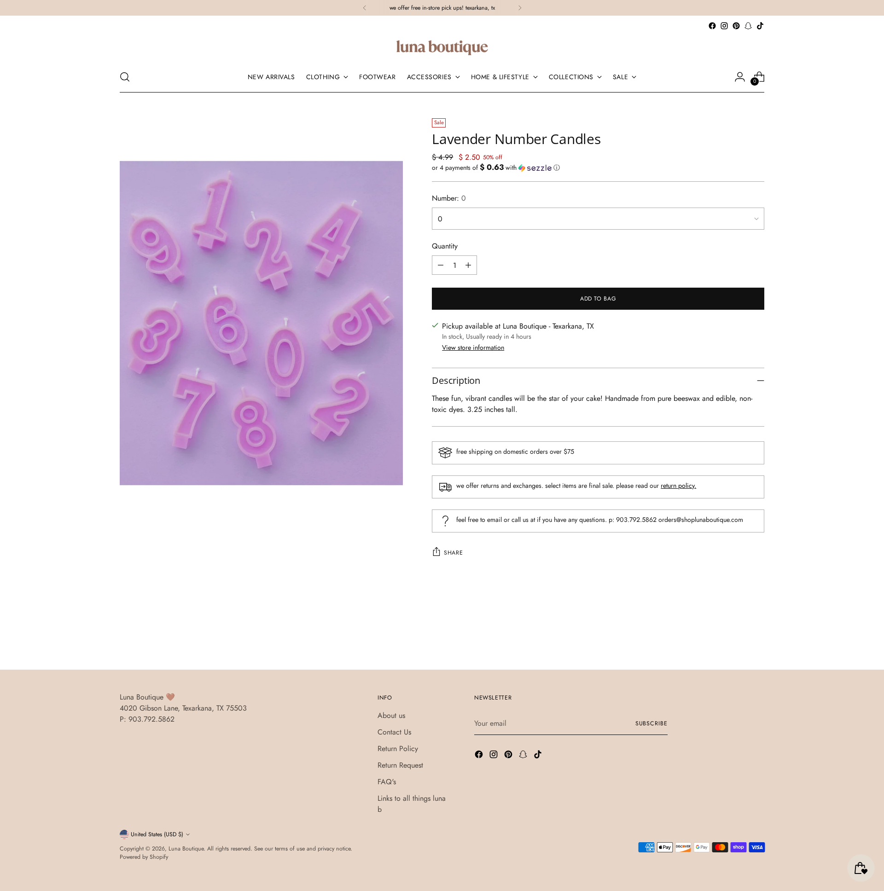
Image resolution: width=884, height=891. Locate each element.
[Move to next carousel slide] (756, 638)
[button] (598, 167)
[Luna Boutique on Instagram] (724, 26)
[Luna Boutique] (442, 46)
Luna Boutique (186, 849)
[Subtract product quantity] (440, 265)
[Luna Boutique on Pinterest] (736, 26)
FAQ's (387, 781)
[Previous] (365, 8)
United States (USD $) (157, 834)
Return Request (400, 765)
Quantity (445, 246)
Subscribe (651, 723)
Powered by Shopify (144, 857)
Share (453, 553)
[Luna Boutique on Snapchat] (748, 26)
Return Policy (398, 748)
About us (391, 715)
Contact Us (394, 732)
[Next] (520, 8)
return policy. (678, 485)
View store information (473, 347)
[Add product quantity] (468, 265)
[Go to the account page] (740, 77)
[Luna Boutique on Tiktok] (760, 26)
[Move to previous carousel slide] (735, 638)
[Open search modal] (125, 77)
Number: (449, 198)
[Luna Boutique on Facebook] (712, 26)
